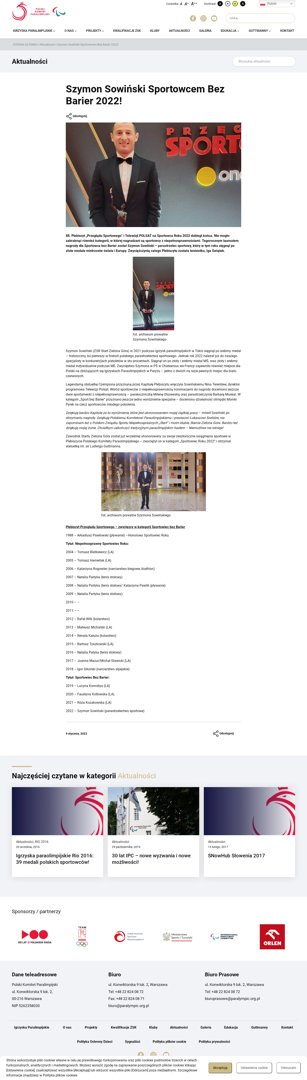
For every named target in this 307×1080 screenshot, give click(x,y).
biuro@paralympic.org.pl (128, 1005)
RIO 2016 (41, 842)
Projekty (93, 31)
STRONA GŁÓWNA (25, 44)
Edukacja (228, 31)
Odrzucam (288, 1068)
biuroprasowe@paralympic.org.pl (232, 998)
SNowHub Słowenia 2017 (236, 856)
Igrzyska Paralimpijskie (32, 31)
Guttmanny (258, 31)
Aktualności (179, 31)
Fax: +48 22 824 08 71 (126, 998)
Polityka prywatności (214, 1042)
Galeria (205, 31)
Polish (272, 4)
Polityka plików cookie (169, 1042)
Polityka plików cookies (60, 1075)
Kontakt (287, 31)
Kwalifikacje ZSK (127, 31)
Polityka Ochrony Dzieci (94, 1042)
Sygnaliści (132, 1042)
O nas (69, 31)
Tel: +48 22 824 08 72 (125, 991)
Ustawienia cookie (254, 1068)
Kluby (155, 31)
